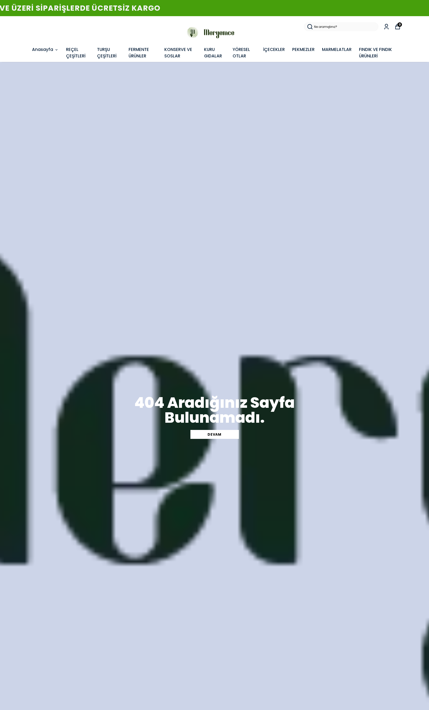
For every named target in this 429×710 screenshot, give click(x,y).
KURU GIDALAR (213, 52)
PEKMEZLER (303, 49)
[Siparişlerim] (386, 27)
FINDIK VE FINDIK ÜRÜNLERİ (375, 52)
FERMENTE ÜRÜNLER (139, 52)
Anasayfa (42, 49)
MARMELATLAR (337, 49)
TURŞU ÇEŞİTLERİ (106, 52)
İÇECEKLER (274, 49)
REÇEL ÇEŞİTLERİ (75, 52)
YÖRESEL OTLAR (241, 52)
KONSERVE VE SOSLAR (178, 52)
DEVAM (214, 434)
